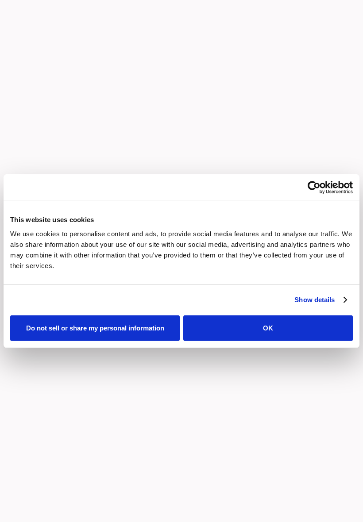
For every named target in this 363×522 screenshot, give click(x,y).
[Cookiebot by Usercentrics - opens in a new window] (314, 187)
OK (268, 327)
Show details (314, 299)
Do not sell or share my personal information (95, 327)
